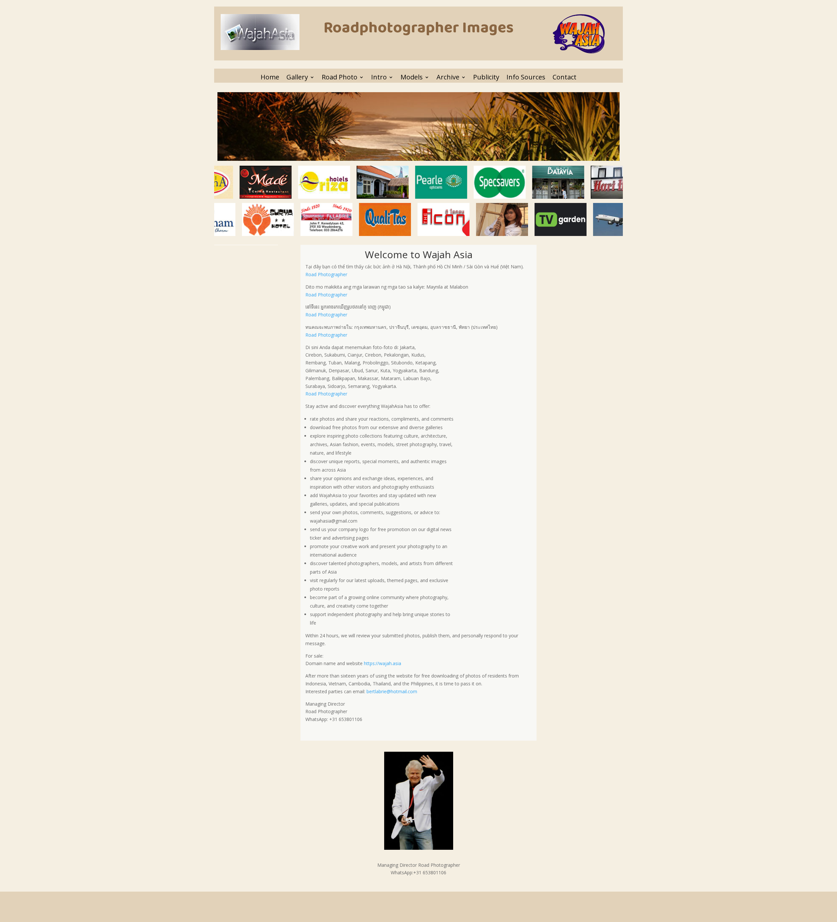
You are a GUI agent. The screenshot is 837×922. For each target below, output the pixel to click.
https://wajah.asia (382, 663)
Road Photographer (326, 274)
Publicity (486, 77)
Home (270, 77)
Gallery (297, 77)
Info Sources (525, 77)
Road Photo (339, 77)
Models (412, 77)
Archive (447, 77)
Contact (564, 77)
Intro (379, 77)
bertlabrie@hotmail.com (392, 691)
